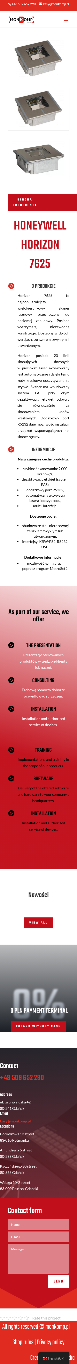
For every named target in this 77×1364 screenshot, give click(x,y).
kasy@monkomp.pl (15, 1121)
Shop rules (23, 1342)
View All (38, 922)
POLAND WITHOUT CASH (38, 1026)
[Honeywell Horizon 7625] (38, 181)
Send (59, 1282)
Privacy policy (50, 1342)
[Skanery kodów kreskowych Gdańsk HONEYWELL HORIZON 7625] (38, 130)
